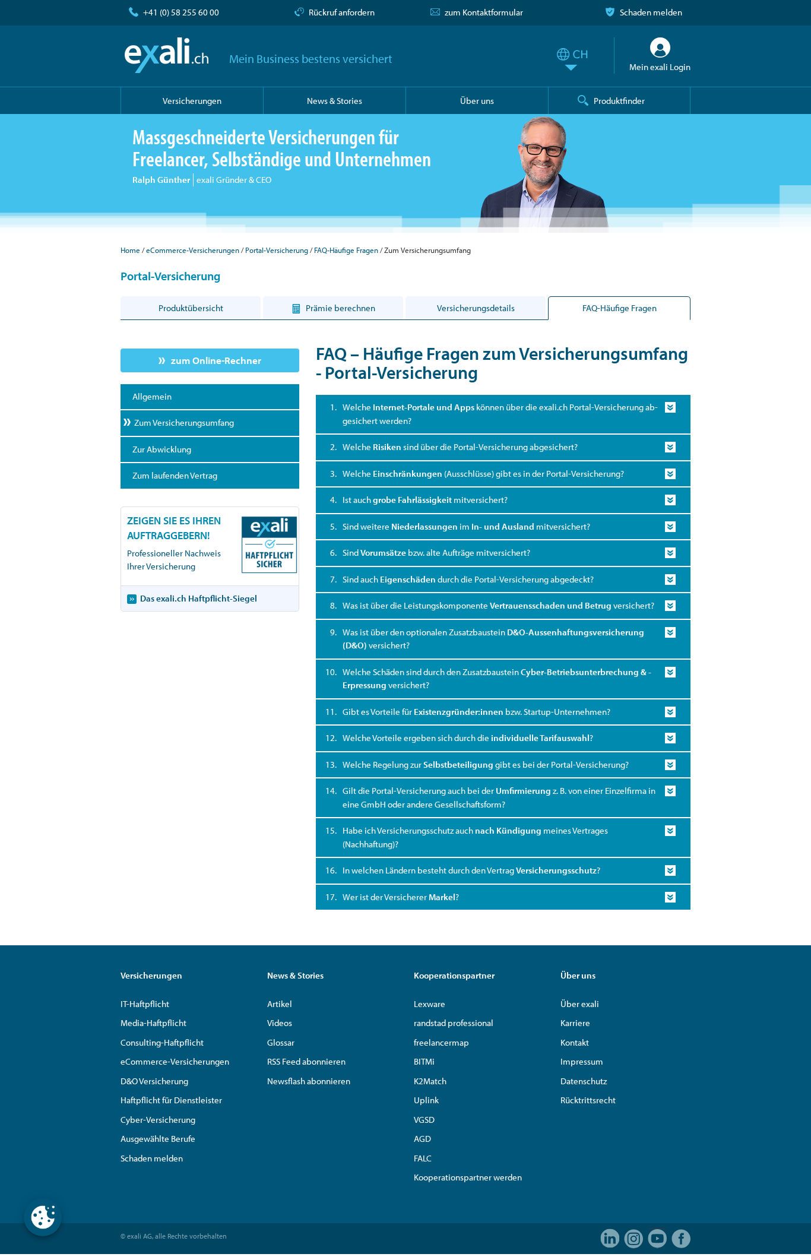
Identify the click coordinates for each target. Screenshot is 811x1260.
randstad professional (453, 1022)
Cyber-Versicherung (158, 1119)
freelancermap (441, 1042)
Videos (279, 1022)
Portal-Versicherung (276, 250)
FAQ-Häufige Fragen (346, 250)
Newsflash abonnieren (308, 1081)
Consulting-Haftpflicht (162, 1042)
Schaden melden (651, 12)
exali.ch (167, 55)
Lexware (429, 1003)
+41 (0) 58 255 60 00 (181, 12)
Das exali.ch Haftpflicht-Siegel (198, 598)
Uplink (426, 1100)
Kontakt (574, 1042)
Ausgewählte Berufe (158, 1138)
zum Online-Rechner (216, 360)
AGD (422, 1138)
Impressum (581, 1061)
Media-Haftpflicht (153, 1022)
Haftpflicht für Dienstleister (171, 1100)
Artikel (279, 1003)
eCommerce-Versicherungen (192, 250)
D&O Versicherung (154, 1081)
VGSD (424, 1119)
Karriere (575, 1022)
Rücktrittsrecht (588, 1100)
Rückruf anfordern (342, 12)
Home (130, 250)
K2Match (430, 1081)
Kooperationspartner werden (468, 1177)
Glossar (280, 1042)
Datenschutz (583, 1081)
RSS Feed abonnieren (306, 1061)
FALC (423, 1158)
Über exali (579, 1003)
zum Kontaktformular (484, 12)
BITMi (424, 1061)
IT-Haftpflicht (145, 1003)
